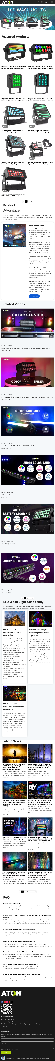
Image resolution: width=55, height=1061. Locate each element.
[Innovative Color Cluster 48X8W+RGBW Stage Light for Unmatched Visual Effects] (14, 52)
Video (5, 126)
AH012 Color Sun (6, 592)
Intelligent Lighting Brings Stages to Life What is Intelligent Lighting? (14, 838)
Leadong (42, 1058)
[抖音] (12, 1002)
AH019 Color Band (6, 495)
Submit (6, 1052)
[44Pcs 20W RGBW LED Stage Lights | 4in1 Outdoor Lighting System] (14, 116)
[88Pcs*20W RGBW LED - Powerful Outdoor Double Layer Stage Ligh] (41, 116)
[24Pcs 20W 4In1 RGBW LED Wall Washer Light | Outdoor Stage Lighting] (41, 147)
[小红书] (9, 1002)
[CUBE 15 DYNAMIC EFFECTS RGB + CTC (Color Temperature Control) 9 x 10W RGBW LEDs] (41, 84)
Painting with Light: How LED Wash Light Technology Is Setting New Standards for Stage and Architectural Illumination (14, 766)
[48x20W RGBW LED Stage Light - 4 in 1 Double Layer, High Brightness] (14, 147)
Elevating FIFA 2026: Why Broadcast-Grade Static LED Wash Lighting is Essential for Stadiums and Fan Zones (40, 802)
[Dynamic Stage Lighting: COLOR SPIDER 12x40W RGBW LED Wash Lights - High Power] (41, 52)
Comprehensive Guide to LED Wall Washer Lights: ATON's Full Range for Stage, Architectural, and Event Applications (40, 766)
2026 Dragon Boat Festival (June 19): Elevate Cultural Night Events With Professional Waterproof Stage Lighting (14, 803)
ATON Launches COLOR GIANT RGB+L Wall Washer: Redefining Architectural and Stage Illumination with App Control (14, 874)
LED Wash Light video (7, 345)
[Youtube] (5, 1002)
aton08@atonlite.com (10, 1022)
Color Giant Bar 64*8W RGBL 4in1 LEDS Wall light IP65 (17, 446)
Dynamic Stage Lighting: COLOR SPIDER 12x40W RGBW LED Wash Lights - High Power (27, 397)
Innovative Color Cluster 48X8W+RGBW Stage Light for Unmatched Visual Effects (25, 348)
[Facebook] (2, 1002)
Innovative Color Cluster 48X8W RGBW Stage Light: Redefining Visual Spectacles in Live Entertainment (40, 838)
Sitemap (47, 1058)
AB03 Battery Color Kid (8, 544)
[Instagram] (7, 1002)
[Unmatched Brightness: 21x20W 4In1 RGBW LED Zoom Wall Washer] (14, 179)
